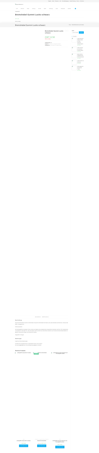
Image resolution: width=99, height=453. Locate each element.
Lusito (51, 45)
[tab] (37, 317)
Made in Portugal (55, 45)
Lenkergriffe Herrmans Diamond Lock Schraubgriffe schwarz (59, 441)
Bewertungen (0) (45, 316)
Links (60, 1)
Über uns (77, 1)
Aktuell (53, 1)
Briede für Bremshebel (41, 440)
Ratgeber (49, 1)
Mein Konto (82, 1)
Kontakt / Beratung (73, 1)
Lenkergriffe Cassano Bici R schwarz (24, 440)
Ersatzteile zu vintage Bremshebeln (55, 43)
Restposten (57, 1)
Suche (73, 30)
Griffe (23, 439)
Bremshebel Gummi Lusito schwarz (78, 24)
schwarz (60, 45)
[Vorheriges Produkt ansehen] (65, 31)
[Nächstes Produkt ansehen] (67, 31)
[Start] (67, 24)
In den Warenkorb (23, 445)
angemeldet (21, 345)
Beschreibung (38, 316)
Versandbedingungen (65, 1)
